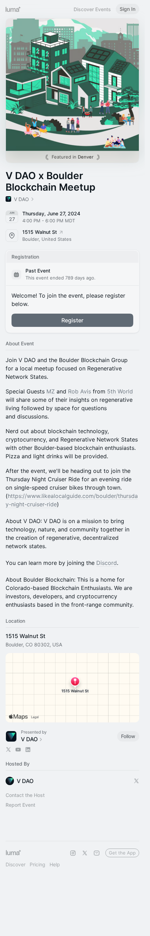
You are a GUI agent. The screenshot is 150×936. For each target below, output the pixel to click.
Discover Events (92, 9)
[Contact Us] (97, 853)
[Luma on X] (85, 853)
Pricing (37, 864)
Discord (106, 562)
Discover (15, 864)
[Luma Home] (13, 9)
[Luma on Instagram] (73, 853)
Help (55, 864)
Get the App (122, 853)
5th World (120, 391)
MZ (50, 391)
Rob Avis (79, 391)
